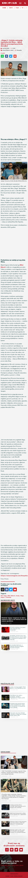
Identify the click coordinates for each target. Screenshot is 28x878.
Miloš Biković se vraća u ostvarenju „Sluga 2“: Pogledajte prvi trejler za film (17, 696)
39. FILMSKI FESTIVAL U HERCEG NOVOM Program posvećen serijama (17, 646)
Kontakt (7, 876)
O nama (11, 876)
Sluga (22, 595)
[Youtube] (15, 589)
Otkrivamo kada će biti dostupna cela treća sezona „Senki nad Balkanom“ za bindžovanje (18, 823)
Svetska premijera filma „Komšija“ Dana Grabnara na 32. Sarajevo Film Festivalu (18, 806)
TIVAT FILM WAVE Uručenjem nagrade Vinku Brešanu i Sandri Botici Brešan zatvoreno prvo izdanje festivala (13, 772)
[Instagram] (2, 589)
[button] (25, 3)
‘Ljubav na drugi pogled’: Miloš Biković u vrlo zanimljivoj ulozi (18, 687)
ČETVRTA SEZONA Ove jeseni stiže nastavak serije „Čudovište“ (17, 629)
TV (22, 8)
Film (17, 8)
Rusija (17, 595)
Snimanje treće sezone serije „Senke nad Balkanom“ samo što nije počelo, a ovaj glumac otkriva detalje (17, 705)
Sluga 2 (3, 597)
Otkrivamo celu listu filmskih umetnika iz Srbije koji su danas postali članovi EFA (18, 714)
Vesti (11, 8)
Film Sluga (4, 595)
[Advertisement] (14, 23)
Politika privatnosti (18, 876)
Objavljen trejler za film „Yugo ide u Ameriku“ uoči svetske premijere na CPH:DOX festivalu (17, 831)
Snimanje (8, 597)
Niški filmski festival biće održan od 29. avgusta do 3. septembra (18, 814)
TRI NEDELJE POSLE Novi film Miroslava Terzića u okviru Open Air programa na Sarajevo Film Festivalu (18, 637)
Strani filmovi (6, 50)
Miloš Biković (11, 595)
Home (4, 8)
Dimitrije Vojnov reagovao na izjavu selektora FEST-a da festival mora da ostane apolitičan (13, 619)
